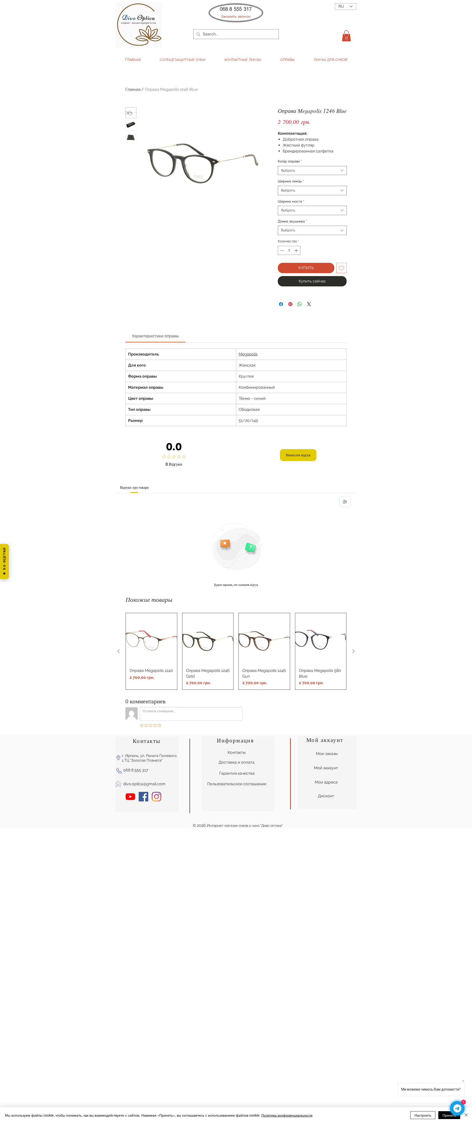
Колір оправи (290, 161)
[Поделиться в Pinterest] (290, 304)
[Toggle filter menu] (345, 501)
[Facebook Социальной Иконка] (143, 796)
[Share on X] (309, 304)
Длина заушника (292, 221)
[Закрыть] (466, 1115)
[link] (155, 336)
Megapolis (248, 354)
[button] (235, 16)
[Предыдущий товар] (118, 651)
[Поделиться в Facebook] (281, 304)
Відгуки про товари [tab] (134, 487)
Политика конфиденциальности (286, 1115)
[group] (236, 651)
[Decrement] (282, 250)
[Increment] (297, 250)
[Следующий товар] (353, 651)
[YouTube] (130, 796)
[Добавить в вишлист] (341, 268)
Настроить (422, 1115)
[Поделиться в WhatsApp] (300, 304)
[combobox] (312, 170)
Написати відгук (298, 455)
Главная (132, 89)
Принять (449, 1115)
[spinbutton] (289, 250)
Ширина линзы (291, 181)
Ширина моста (291, 201)
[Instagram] (156, 796)
